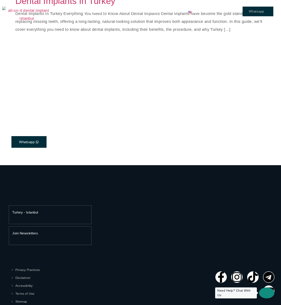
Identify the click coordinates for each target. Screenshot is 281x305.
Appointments (149, 12)
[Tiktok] (253, 277)
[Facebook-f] (221, 277)
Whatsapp (256, 11)
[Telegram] (268, 277)
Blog (174, 12)
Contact (119, 12)
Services (95, 12)
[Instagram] (237, 277)
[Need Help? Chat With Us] (266, 292)
